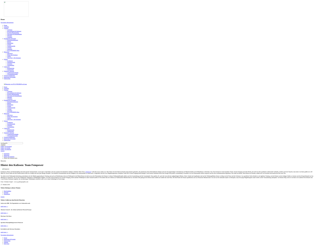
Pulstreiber (6, 153)
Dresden (6, 192)
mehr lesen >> (4, 206)
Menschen (6, 155)
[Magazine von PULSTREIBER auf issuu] (15, 84)
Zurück (2, 151)
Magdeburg (7, 194)
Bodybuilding (7, 191)
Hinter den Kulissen (9, 156)
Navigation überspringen (7, 22)
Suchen (3, 145)
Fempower (88, 171)
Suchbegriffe (4, 143)
